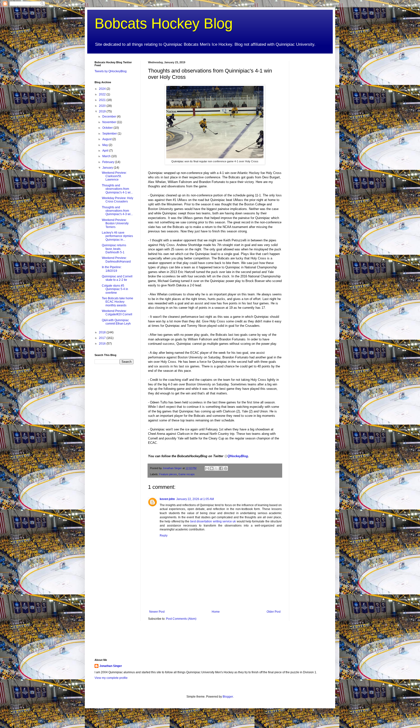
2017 (102, 338)
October (108, 127)
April (105, 150)
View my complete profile (111, 678)
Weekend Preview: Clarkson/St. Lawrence (114, 176)
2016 (102, 343)
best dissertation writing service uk (213, 521)
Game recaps (186, 474)
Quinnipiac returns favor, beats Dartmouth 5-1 (114, 249)
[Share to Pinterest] (225, 468)
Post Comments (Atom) (181, 618)
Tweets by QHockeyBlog (111, 71)
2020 (102, 106)
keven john (167, 499)
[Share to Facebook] (221, 468)
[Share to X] (216, 468)
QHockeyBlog (236, 456)
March (106, 156)
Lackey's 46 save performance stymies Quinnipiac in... (117, 236)
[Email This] (207, 468)
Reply (163, 535)
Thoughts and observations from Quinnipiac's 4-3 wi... (117, 211)
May (105, 145)
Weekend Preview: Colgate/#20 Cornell (117, 312)
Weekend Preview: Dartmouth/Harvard (116, 259)
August (107, 139)
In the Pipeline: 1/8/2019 (112, 268)
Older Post (273, 611)
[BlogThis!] (211, 468)
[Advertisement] (310, 134)
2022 (102, 94)
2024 (102, 89)
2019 (102, 111)
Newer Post (157, 611)
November (109, 122)
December (109, 116)
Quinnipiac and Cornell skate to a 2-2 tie (117, 278)
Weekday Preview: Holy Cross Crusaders (117, 199)
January (108, 167)
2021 (102, 100)
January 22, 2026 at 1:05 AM (195, 499)
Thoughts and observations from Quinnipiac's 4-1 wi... (117, 189)
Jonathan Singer (110, 666)
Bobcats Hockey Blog (164, 23)
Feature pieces (168, 474)
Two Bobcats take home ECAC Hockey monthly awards (117, 302)
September (110, 133)
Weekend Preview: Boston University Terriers (115, 223)
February (108, 162)
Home (216, 611)
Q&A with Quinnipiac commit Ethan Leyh (116, 321)
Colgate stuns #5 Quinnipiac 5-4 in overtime (115, 289)
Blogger (228, 696)
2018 (102, 332)
